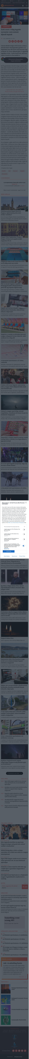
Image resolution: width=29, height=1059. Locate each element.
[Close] (26, 503)
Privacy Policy (22, 556)
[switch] (24, 529)
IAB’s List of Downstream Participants (16, 522)
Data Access (14, 556)
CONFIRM (8, 551)
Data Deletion (7, 556)
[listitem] (14, 526)
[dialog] (14, 529)
